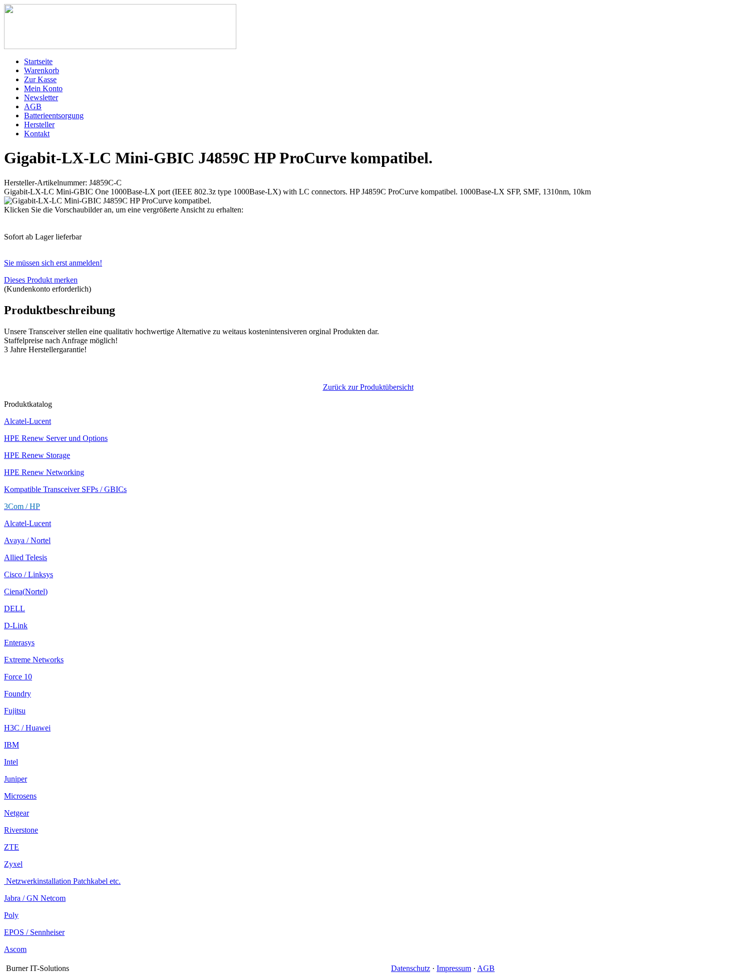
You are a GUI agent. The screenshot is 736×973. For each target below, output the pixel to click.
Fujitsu (15, 710)
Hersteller (39, 124)
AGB (33, 106)
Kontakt (37, 133)
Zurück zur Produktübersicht (368, 387)
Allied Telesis (25, 557)
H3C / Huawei (27, 727)
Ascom (15, 949)
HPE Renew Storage (37, 455)
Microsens (20, 796)
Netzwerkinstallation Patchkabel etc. (62, 881)
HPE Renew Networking (44, 472)
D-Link (16, 625)
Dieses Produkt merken (41, 280)
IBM (11, 745)
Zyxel (13, 864)
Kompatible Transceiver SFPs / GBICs (65, 489)
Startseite (38, 61)
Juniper (15, 779)
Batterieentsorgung (54, 115)
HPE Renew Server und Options (56, 438)
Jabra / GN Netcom (35, 898)
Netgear (16, 813)
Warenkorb (41, 70)
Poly (11, 915)
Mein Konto (43, 88)
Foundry (17, 693)
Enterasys (19, 642)
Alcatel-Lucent (27, 421)
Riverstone (21, 830)
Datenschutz (410, 968)
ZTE (11, 847)
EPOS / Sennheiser (34, 932)
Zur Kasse (40, 79)
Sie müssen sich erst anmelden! (53, 263)
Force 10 (18, 676)
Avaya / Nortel (27, 540)
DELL (14, 608)
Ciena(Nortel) (26, 591)
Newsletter (41, 97)
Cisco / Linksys (28, 574)
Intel (11, 762)
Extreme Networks (34, 659)
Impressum (454, 968)
